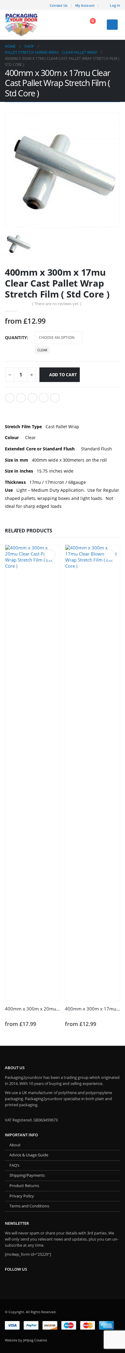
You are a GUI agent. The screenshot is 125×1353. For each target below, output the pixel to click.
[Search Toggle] (73, 25)
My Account (85, 5)
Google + (44, 398)
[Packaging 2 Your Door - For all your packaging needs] (21, 25)
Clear (42, 350)
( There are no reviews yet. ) (56, 303)
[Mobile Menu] (112, 24)
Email (55, 398)
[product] (32, 773)
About (15, 1145)
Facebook (10, 398)
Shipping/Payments (27, 1175)
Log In (115, 5)
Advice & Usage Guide (28, 1155)
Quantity (16, 337)
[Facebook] (41, 5)
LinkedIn (32, 398)
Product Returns (24, 1185)
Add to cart (63, 374)
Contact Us (59, 5)
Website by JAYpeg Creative (26, 1340)
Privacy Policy (21, 1196)
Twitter (21, 398)
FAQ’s (14, 1165)
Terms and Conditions (29, 1206)
